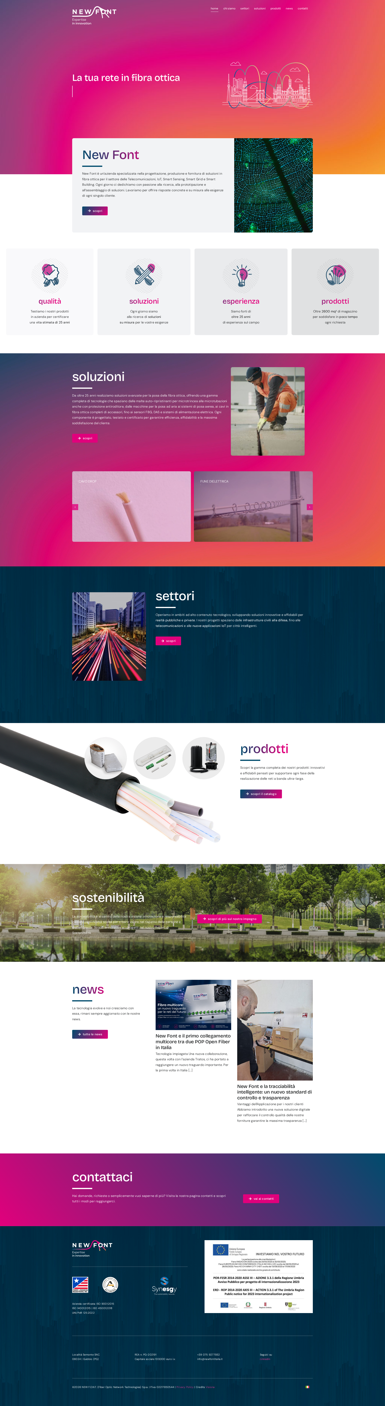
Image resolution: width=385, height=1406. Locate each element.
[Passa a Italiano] (307, 1387)
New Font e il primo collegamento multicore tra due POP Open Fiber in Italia (193, 1041)
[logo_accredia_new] (110, 1278)
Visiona (210, 1387)
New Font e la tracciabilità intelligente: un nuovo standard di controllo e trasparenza (274, 1092)
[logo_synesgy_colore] (165, 1278)
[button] (75, 507)
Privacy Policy (185, 1387)
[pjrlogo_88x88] (80, 1278)
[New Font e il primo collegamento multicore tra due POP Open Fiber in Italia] (193, 1005)
